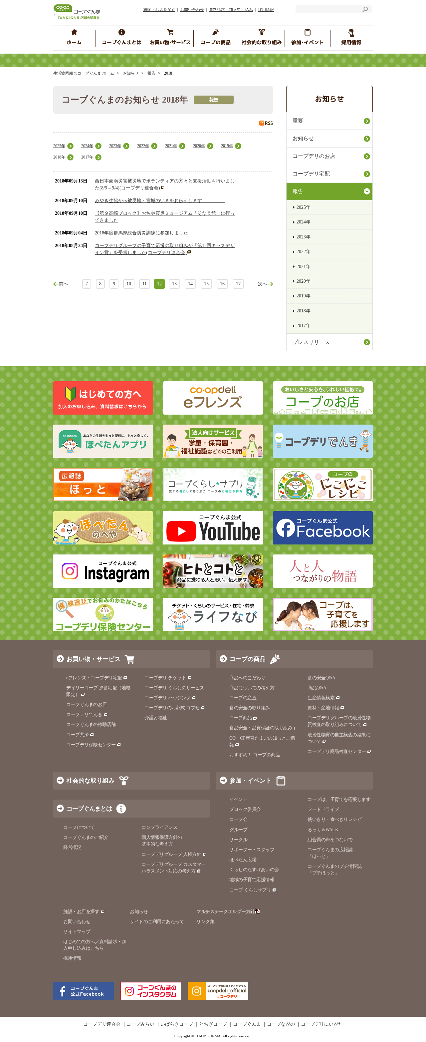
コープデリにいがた (322, 1024)
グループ (238, 829)
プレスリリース (311, 342)
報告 (151, 73)
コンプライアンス (159, 827)
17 (238, 283)
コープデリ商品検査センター (337, 751)
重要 (298, 121)
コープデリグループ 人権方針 (171, 854)
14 (190, 283)
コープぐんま (247, 1024)
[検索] (365, 10)
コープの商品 (248, 659)
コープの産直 (242, 697)
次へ (262, 283)
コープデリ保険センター (91, 744)
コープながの (281, 1024)
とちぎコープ (213, 1024)
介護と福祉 (155, 717)
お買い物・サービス (93, 659)
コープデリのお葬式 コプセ (172, 707)
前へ (63, 283)
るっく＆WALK (323, 829)
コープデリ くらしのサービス (174, 687)
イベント (238, 799)
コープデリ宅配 (311, 173)
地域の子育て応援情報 (251, 879)
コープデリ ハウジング (167, 697)
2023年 (115, 146)
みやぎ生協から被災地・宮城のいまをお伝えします (160, 200)
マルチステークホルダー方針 (225, 911)
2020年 (199, 146)
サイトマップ (76, 931)
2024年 (87, 146)
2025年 (59, 146)
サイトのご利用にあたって (157, 921)
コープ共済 (77, 734)
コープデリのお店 (314, 156)
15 (206, 283)
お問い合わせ (192, 9)
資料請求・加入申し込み (231, 9)
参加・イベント (251, 780)
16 (222, 283)
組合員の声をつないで (330, 839)
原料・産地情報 (323, 707)
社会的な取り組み (90, 780)
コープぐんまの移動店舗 (91, 724)
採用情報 (266, 9)
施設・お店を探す (159, 9)
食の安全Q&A (321, 677)
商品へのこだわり (247, 677)
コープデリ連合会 (101, 1024)
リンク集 (205, 921)
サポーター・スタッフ (251, 849)
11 (144, 283)
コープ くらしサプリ (250, 889)
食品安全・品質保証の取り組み (260, 727)
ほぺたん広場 (242, 859)
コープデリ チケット (165, 677)
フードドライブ (323, 809)
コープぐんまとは (89, 808)
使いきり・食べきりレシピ (334, 819)
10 (128, 283)
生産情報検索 (321, 697)
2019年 (227, 146)
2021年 (171, 146)
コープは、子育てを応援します (339, 799)
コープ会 (238, 819)
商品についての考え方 (251, 687)
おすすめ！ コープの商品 (254, 754)
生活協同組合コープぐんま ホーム (84, 73)
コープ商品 (240, 717)
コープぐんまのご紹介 (85, 837)
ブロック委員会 (245, 809)
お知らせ (131, 73)
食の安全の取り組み (249, 707)
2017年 (87, 157)
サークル (238, 839)
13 (174, 283)
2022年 (143, 146)
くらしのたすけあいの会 (254, 869)
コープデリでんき (84, 714)
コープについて (79, 827)
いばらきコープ (176, 1024)
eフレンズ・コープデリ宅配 (94, 677)
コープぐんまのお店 (86, 704)
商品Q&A (317, 687)
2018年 (59, 157)
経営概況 (72, 847)
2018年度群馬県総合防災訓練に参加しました (141, 232)
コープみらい (140, 1024)
